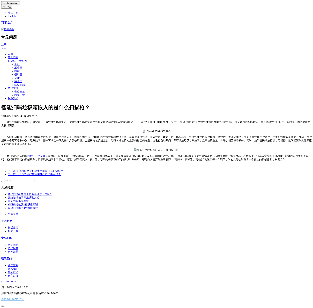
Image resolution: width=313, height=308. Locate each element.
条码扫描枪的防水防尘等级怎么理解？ (30, 194)
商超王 (18, 81)
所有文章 (13, 214)
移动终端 (19, 84)
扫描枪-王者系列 (17, 60)
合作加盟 (13, 251)
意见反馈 (13, 275)
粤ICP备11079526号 (12, 299)
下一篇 (34, 174)
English (12, 16)
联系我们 (13, 98)
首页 (10, 54)
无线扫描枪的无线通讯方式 (23, 197)
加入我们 (13, 272)
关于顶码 (13, 265)
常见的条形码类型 (18, 201)
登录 (4, 48)
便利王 (18, 74)
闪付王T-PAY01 (36, 156)
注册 (4, 44)
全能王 (18, 78)
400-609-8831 (8, 281)
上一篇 (35, 171)
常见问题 (13, 57)
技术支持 (13, 88)
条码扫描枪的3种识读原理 (23, 204)
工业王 (18, 67)
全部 (17, 64)
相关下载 (19, 95)
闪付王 (18, 71)
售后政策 (19, 91)
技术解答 (13, 248)
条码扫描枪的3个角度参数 (23, 208)
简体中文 (7, 6)
